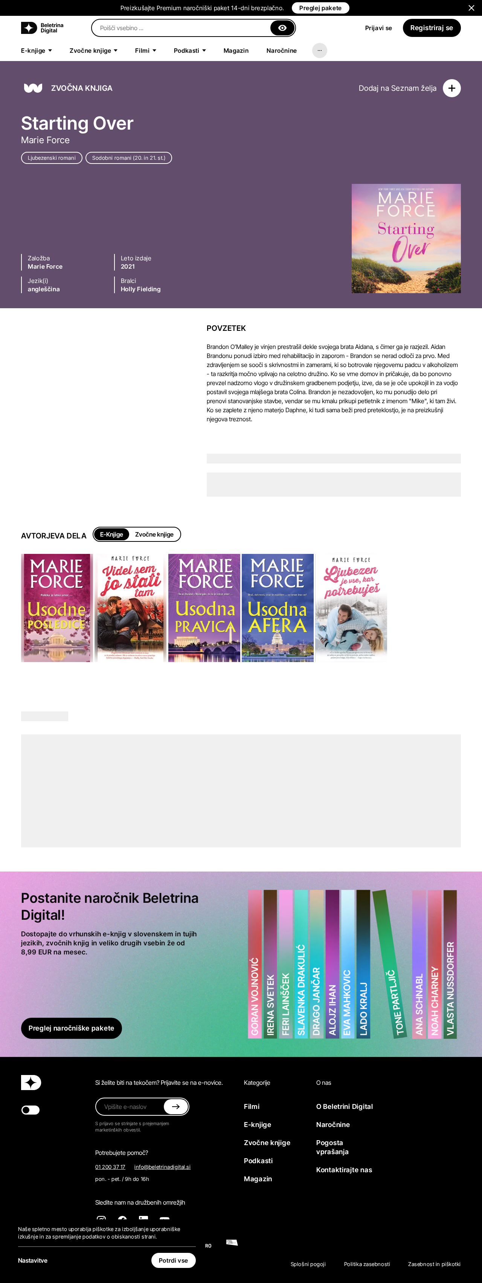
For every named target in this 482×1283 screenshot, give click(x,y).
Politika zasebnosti (367, 1264)
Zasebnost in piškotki (434, 1264)
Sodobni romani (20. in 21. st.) (128, 157)
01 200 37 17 (110, 1167)
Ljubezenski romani (52, 157)
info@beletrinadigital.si (162, 1167)
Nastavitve (32, 1260)
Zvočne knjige (154, 534)
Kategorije (257, 1082)
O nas (323, 1082)
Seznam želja (414, 88)
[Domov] (42, 28)
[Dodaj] (452, 88)
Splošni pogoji (308, 1264)
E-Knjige (111, 534)
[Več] (319, 50)
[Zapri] (282, 27)
